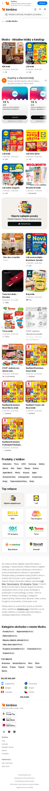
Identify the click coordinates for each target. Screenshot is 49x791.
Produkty (5, 753)
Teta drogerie (13, 584)
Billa (4, 584)
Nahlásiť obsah (7, 747)
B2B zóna (5, 766)
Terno (35, 584)
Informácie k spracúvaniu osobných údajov (24, 784)
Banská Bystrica (19, 663)
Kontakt (5, 744)
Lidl (41, 581)
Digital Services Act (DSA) (24, 787)
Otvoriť (42, 3)
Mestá (4, 750)
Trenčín (39, 667)
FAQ (3, 741)
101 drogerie (25, 584)
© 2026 (24, 775)
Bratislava (6, 663)
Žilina (37, 663)
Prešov (13, 667)
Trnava (30, 667)
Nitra (30, 663)
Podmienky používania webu (24, 781)
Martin (4, 671)
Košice (4, 667)
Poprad (21, 667)
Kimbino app (23, 609)
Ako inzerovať (7, 763)
